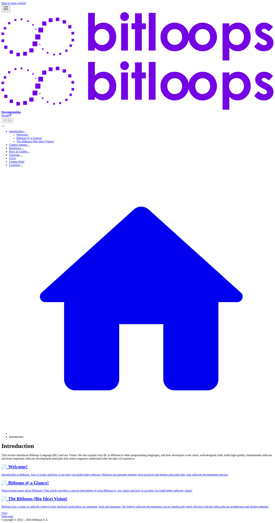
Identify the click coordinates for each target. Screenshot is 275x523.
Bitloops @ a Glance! (29, 138)
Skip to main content (13, 3)
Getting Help (16, 161)
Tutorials (14, 154)
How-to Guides (18, 151)
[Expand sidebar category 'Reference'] (22, 149)
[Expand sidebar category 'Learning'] (21, 166)
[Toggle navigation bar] (5, 8)
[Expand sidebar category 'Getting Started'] (28, 145)
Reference (15, 148)
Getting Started (18, 144)
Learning (14, 165)
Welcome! (22, 134)
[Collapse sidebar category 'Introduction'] (24, 132)
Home (5, 115)
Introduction (16, 131)
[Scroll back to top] (2, 126)
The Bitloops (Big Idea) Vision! (35, 141)
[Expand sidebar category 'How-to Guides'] (28, 152)
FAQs (12, 158)
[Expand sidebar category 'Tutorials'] (20, 155)
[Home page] (141, 433)
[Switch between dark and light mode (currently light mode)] (7, 120)
